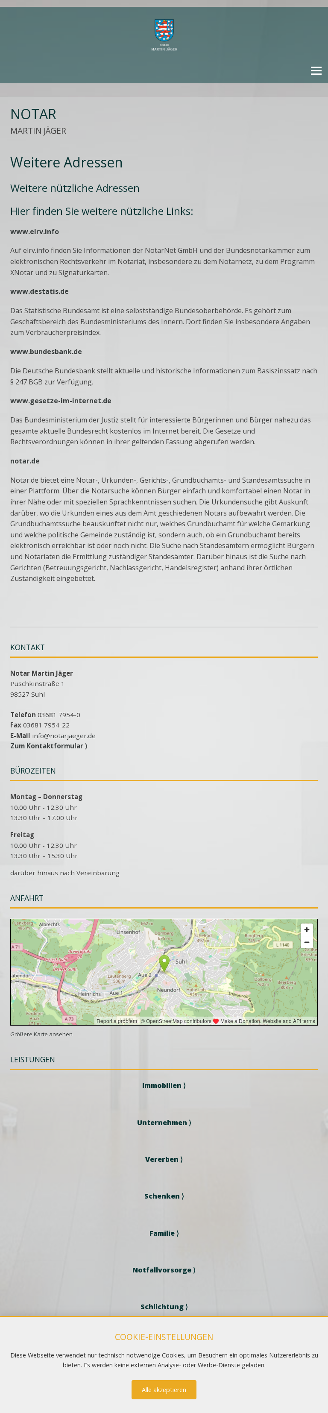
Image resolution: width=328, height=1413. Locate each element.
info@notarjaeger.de (64, 735)
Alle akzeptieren (164, 1390)
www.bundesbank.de (46, 351)
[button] (316, 70)
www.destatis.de (39, 291)
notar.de (25, 461)
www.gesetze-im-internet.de (60, 400)
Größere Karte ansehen (41, 1034)
